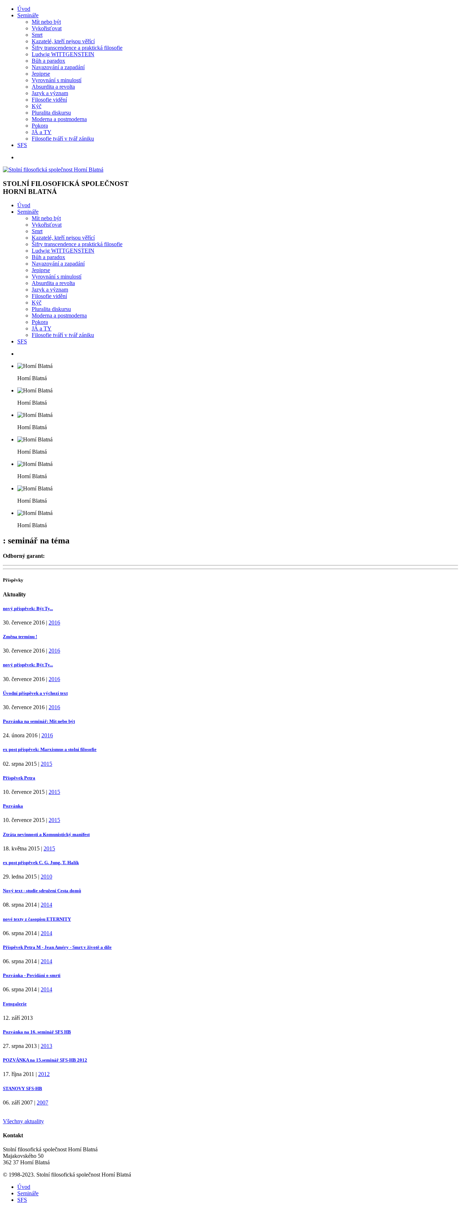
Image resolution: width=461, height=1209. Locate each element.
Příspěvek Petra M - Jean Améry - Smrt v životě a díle (57, 947)
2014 (46, 905)
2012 (44, 1074)
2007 (42, 1102)
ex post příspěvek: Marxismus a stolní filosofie (50, 749)
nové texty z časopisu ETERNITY (37, 919)
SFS (22, 145)
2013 (46, 1046)
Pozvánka (13, 806)
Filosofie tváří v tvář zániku (63, 138)
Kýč (36, 106)
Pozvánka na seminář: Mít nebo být (39, 721)
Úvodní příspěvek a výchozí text (35, 693)
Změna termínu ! (20, 636)
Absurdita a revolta (53, 87)
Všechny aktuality (23, 1121)
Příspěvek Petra (19, 778)
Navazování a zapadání (58, 67)
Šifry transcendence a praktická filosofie (77, 48)
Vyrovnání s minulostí (56, 80)
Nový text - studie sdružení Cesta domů (42, 890)
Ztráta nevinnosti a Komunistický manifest (46, 834)
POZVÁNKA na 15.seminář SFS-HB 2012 (45, 1060)
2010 (46, 877)
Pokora (40, 126)
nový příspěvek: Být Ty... (28, 608)
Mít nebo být (46, 22)
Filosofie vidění (49, 100)
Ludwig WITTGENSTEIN (63, 54)
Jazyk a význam (50, 93)
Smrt (37, 35)
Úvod (23, 9)
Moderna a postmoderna (59, 119)
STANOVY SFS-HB (22, 1088)
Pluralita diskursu (51, 113)
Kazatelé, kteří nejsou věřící (63, 41)
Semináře (28, 15)
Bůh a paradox (48, 61)
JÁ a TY (42, 132)
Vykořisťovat (47, 28)
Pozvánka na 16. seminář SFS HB (37, 1032)
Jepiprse (41, 74)
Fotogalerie (15, 1003)
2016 (54, 622)
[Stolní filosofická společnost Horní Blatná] (53, 169)
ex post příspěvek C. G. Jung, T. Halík (41, 862)
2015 (46, 764)
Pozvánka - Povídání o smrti (32, 975)
